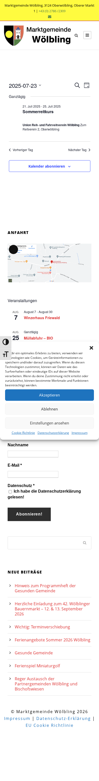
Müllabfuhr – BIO (38, 338)
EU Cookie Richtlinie (50, 725)
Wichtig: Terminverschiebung (42, 627)
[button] (91, 347)
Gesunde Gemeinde (34, 653)
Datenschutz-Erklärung (63, 718)
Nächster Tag (77, 150)
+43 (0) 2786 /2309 (52, 11)
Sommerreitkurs (38, 111)
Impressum (80, 432)
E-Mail (15, 465)
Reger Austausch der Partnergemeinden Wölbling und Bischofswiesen (46, 684)
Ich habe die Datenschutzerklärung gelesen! (44, 494)
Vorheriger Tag (23, 150)
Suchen (85, 542)
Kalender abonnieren (46, 166)
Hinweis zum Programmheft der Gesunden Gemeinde (45, 588)
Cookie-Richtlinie (23, 432)
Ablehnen (49, 408)
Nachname (18, 445)
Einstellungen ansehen (49, 422)
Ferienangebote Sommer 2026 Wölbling (52, 640)
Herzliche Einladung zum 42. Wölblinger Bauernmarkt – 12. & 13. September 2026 (52, 609)
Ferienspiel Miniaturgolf (37, 666)
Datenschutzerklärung (53, 432)
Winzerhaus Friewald (42, 317)
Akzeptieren (49, 394)
